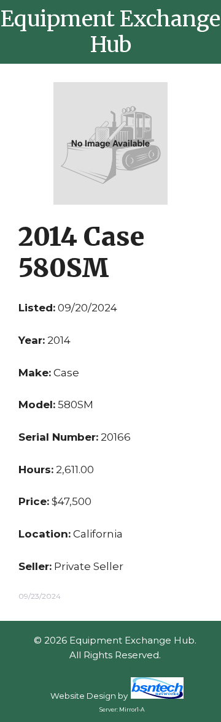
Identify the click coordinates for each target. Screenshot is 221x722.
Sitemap (115, 669)
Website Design (83, 696)
